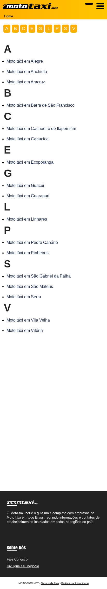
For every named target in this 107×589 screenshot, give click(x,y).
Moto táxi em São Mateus (29, 286)
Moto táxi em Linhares (26, 219)
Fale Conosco (17, 559)
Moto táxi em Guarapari (27, 196)
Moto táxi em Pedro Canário (32, 242)
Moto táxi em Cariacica (27, 139)
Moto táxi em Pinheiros (27, 253)
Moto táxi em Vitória (24, 330)
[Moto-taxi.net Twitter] (10, 526)
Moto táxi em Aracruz (25, 82)
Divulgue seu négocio (23, 566)
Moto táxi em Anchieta (26, 71)
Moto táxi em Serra (23, 297)
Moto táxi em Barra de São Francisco (40, 105)
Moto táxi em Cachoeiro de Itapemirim (41, 128)
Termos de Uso (50, 583)
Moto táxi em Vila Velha (28, 320)
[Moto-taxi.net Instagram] (12, 526)
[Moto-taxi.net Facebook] (8, 526)
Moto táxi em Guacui (25, 185)
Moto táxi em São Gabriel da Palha (38, 276)
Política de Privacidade (75, 583)
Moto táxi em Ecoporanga (30, 162)
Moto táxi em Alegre (24, 61)
